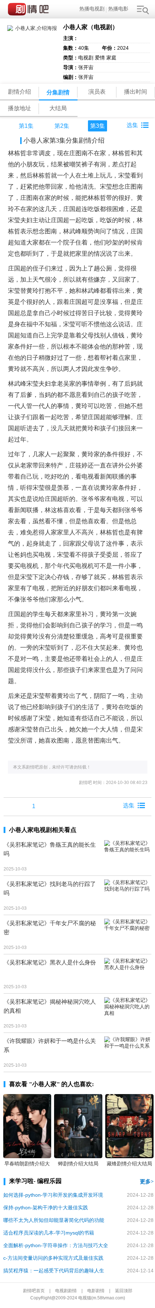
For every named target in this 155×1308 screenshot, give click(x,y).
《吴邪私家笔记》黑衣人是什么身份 (50, 962)
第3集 (97, 126)
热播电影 (118, 9)
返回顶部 (123, 1290)
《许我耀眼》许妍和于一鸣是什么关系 (50, 1045)
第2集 (61, 126)
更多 (145, 1181)
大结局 (58, 108)
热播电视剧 (92, 9)
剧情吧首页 (34, 1290)
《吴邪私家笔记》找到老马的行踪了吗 (50, 888)
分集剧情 (58, 92)
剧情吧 (29, 9)
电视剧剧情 (66, 1290)
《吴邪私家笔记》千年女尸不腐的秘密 (50, 927)
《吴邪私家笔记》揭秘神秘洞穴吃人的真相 (50, 1006)
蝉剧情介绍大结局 (78, 1163)
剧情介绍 (19, 92)
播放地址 (19, 108)
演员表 (97, 92)
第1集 (26, 126)
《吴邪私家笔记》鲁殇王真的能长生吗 (50, 849)
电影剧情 (96, 1290)
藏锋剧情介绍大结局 (129, 1163)
